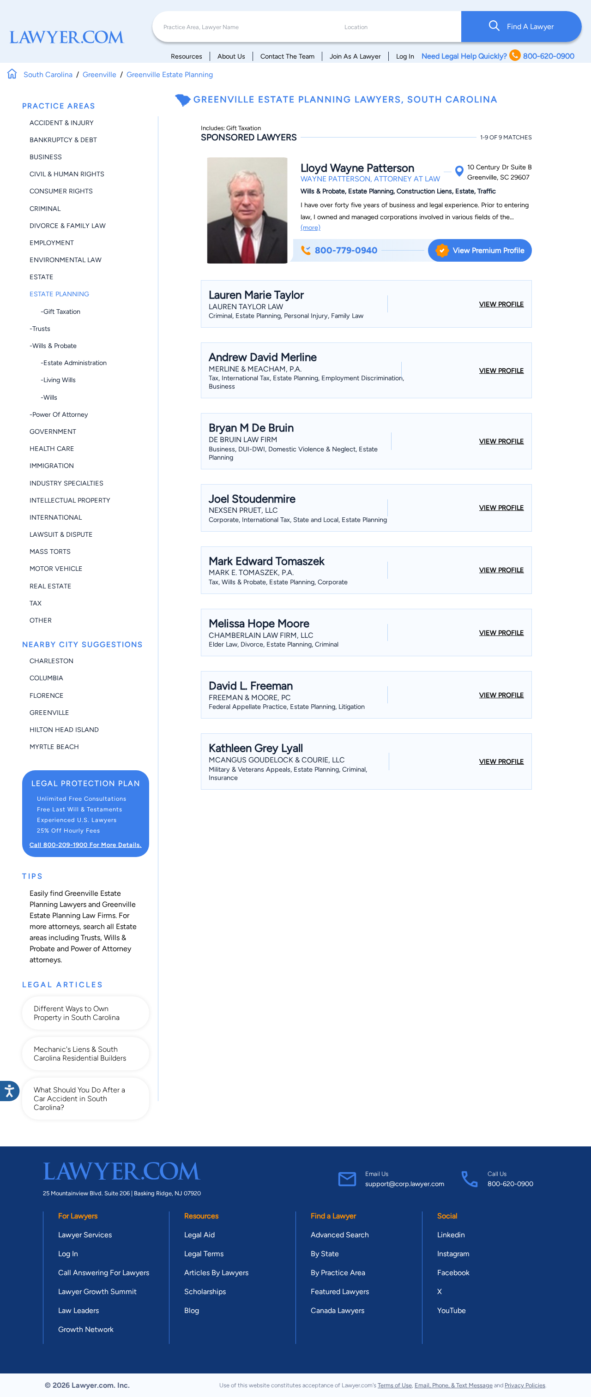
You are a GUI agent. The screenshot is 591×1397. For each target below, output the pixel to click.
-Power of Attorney (59, 414)
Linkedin (451, 1234)
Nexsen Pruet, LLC (243, 510)
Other (41, 620)
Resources (186, 56)
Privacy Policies (525, 1385)
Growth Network (86, 1329)
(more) (310, 227)
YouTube (451, 1310)
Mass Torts (50, 551)
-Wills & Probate (53, 346)
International (56, 517)
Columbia (46, 678)
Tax (36, 603)
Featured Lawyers (340, 1291)
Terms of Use (395, 1385)
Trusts (90, 937)
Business (46, 157)
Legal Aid (199, 1234)
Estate (42, 277)
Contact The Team (287, 56)
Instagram (453, 1253)
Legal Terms (203, 1253)
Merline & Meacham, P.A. (255, 369)
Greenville (49, 712)
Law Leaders (78, 1310)
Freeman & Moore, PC (250, 697)
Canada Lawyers (337, 1310)
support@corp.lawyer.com (404, 1184)
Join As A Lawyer (355, 56)
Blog (191, 1310)
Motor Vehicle (56, 568)
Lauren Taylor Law (246, 306)
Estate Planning (59, 294)
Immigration (52, 466)
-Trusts (40, 328)
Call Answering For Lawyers (103, 1272)
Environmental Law (66, 260)
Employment (52, 243)
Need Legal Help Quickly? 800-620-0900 (498, 56)
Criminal (45, 208)
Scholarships (205, 1291)
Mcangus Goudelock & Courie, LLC (277, 759)
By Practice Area (338, 1272)
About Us (231, 56)
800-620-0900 (510, 1184)
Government (53, 431)
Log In (405, 56)
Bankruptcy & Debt (63, 140)
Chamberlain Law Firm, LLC (261, 635)
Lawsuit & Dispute (61, 534)
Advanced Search (340, 1234)
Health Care (52, 448)
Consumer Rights (61, 191)
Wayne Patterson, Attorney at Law (370, 178)
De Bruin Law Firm (243, 439)
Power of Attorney (101, 948)
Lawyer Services (85, 1234)
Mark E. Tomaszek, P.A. (251, 572)
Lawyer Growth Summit (97, 1291)
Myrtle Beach (54, 747)
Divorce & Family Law (68, 226)
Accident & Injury (62, 123)
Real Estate (51, 586)
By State (325, 1253)
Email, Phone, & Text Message (454, 1385)
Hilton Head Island (64, 729)
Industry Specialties (66, 483)
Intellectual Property (70, 500)
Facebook (453, 1272)
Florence (47, 695)
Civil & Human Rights (67, 174)
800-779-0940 (346, 250)
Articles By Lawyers (216, 1272)
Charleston (51, 661)
